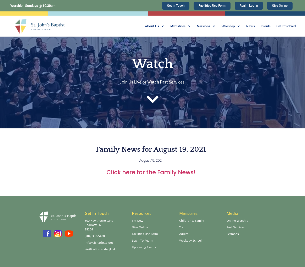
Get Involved (286, 26)
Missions (203, 26)
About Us (152, 26)
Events (266, 26)
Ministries (177, 26)
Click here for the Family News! (150, 172)
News (250, 26)
